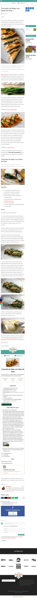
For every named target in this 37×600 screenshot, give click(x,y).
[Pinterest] (26, 10)
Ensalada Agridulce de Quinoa (7, 503)
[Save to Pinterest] (1, 302)
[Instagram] (31, 8)
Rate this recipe (7, 526)
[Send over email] (16, 498)
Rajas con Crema (4, 74)
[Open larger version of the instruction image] (6, 446)
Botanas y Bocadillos (6, 501)
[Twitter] (23, 486)
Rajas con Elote (10, 147)
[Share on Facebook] (1, 298)
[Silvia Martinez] (3, 489)
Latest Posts (5, 484)
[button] (6, 405)
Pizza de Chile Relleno (12, 109)
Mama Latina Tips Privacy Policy (18, 592)
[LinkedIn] (33, 8)
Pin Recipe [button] (7, 355)
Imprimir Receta (19, 355)
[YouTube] (29, 10)
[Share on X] (1, 300)
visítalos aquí (4, 339)
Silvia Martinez (8, 486)
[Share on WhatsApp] (12, 498)
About (2, 484)
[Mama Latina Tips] (1, 1)
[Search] (35, 29)
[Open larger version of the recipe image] (13, 366)
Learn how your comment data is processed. (12, 537)
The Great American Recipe (10, 491)
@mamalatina (12, 471)
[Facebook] (22, 486)
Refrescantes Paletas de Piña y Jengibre (9, 502)
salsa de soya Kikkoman (11, 337)
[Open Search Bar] (32, 1)
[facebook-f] (12, 508)
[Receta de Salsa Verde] (31, 49)
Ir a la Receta (4, 13)
